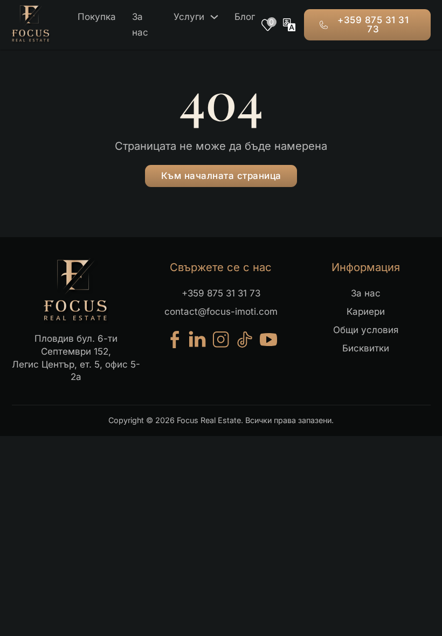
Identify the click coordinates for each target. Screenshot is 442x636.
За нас (140, 24)
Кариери (366, 311)
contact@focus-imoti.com (221, 311)
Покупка (97, 16)
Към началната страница (221, 175)
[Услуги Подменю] (214, 17)
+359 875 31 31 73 (373, 24)
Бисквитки (365, 348)
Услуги (189, 16)
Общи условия (365, 329)
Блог (244, 16)
